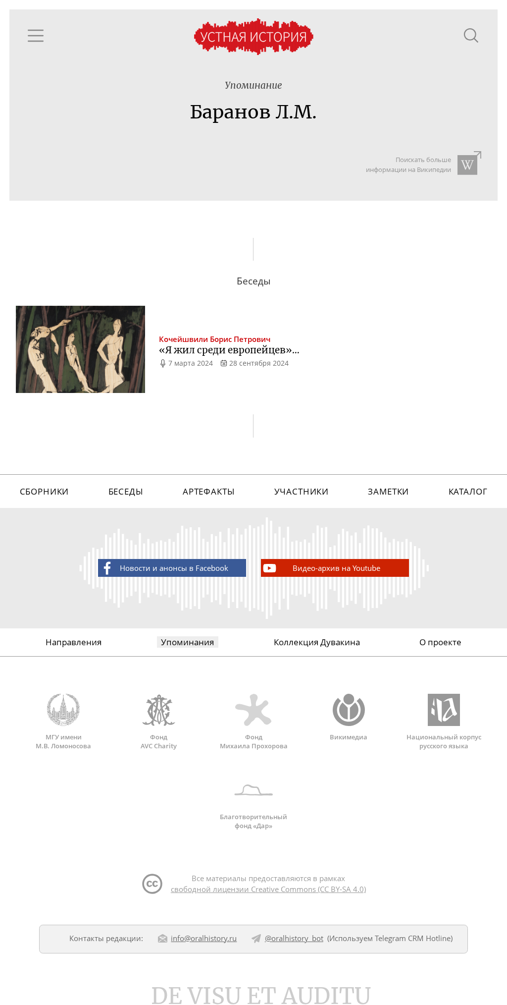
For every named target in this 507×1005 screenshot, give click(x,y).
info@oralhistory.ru (204, 938)
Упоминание (253, 85)
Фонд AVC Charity (159, 741)
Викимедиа (348, 736)
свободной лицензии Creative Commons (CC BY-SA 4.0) (268, 889)
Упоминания (187, 642)
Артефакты (209, 491)
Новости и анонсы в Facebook (174, 568)
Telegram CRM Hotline (413, 938)
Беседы (126, 491)
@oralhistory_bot (294, 938)
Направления (73, 642)
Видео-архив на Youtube (336, 568)
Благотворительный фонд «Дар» (253, 821)
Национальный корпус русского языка (443, 741)
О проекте (440, 642)
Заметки (388, 491)
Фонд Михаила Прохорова (254, 741)
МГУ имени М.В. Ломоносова (63, 741)
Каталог (468, 491)
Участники (301, 491)
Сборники (44, 491)
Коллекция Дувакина (317, 642)
